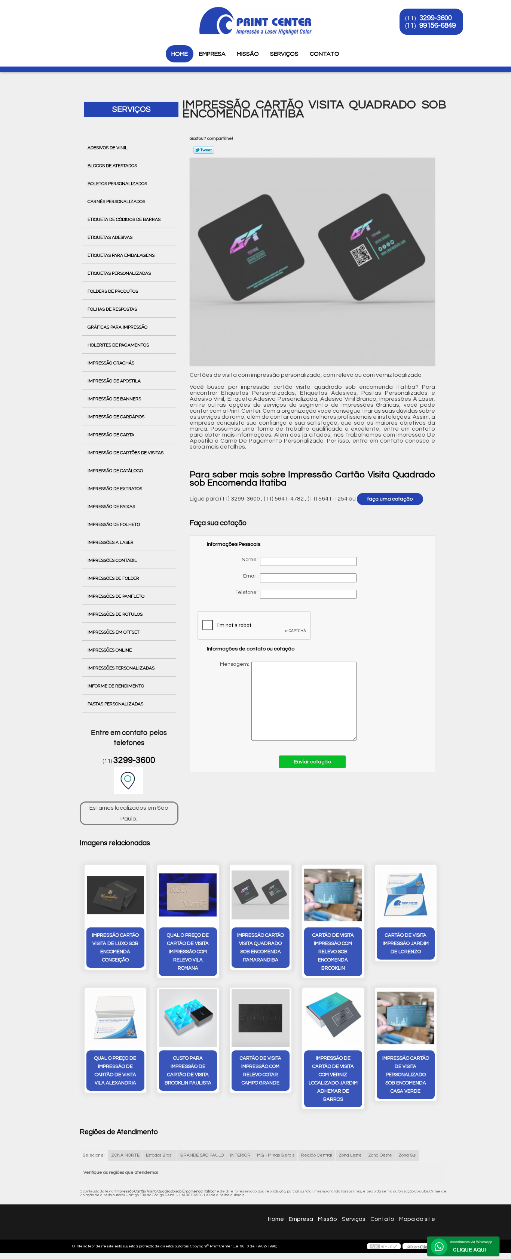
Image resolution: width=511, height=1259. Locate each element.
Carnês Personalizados (116, 201)
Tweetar (203, 150)
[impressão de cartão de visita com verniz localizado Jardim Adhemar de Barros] (333, 1018)
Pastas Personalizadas (115, 704)
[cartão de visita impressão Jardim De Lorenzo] (406, 895)
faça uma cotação (390, 499)
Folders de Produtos (113, 291)
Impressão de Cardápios (116, 416)
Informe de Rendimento (116, 686)
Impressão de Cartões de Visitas (125, 452)
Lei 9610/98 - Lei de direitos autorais (212, 1195)
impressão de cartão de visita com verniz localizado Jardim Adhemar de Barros (333, 1079)
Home (179, 54)
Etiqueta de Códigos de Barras (124, 219)
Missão (248, 54)
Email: (251, 576)
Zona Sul (407, 1155)
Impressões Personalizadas (121, 668)
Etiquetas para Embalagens (121, 255)
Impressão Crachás (111, 363)
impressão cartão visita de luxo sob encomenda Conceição (115, 948)
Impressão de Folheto (114, 524)
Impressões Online (110, 650)
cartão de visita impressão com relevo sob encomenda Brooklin (333, 952)
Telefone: (247, 592)
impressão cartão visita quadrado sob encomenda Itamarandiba (260, 948)
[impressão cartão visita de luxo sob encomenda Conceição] (115, 895)
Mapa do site (417, 1219)
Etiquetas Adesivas (110, 237)
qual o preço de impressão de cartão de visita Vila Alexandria (115, 1071)
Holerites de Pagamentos (118, 345)
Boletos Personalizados (117, 183)
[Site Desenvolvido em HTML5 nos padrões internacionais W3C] (384, 1246)
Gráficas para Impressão (117, 327)
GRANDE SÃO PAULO (202, 1155)
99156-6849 (437, 25)
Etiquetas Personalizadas (119, 273)
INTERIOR (240, 1155)
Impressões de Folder (113, 578)
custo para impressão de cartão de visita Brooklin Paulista (188, 1071)
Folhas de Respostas (112, 309)
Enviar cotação (312, 761)
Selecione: (94, 1155)
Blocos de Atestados (112, 165)
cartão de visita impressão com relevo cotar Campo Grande (260, 1071)
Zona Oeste (380, 1155)
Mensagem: (283, 701)
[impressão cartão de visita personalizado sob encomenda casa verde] (406, 1018)
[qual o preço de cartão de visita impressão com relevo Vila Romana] (188, 895)
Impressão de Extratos (115, 488)
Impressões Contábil (112, 560)
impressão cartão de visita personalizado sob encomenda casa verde (405, 1075)
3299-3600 (435, 18)
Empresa (212, 54)
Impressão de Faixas (111, 506)
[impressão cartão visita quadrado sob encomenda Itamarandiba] (260, 895)
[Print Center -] (76, 15)
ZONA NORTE (125, 1155)
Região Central (316, 1155)
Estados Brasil (160, 1155)
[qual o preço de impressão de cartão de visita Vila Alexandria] (115, 1018)
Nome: (251, 559)
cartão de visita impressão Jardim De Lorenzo (406, 943)
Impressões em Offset (114, 632)
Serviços (284, 54)
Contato (324, 54)
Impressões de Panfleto (116, 596)
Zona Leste (350, 1155)
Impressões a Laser (111, 542)
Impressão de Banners (114, 398)
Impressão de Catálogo (115, 470)
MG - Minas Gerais (275, 1155)
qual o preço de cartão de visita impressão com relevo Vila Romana (188, 952)
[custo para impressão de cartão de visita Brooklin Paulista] (188, 1018)
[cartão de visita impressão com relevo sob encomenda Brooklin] (333, 895)
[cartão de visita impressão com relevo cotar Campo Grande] (260, 1018)
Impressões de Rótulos (115, 614)
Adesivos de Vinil (108, 147)
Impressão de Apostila (114, 381)
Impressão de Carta (111, 434)
